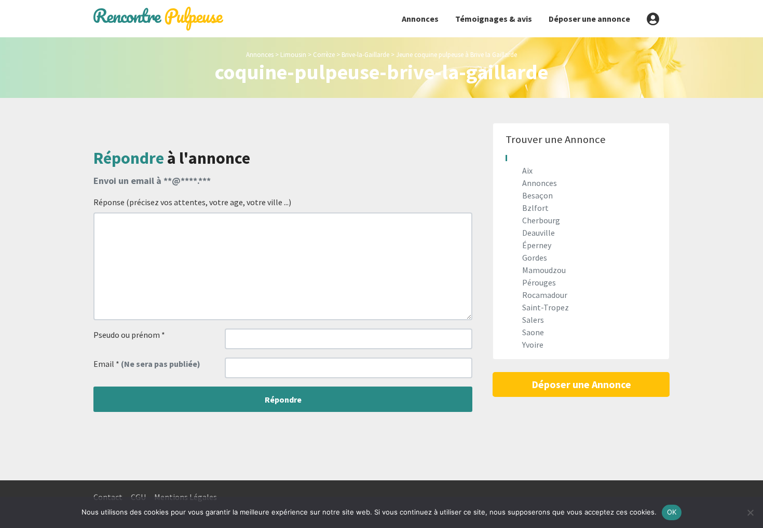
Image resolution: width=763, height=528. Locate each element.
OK (672, 512)
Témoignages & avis (493, 18)
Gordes (534, 257)
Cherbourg (541, 220)
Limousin (293, 54)
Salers (533, 320)
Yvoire (532, 344)
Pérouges (539, 282)
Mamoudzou (544, 270)
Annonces (420, 18)
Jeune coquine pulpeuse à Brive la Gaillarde (456, 54)
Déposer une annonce (589, 18)
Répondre (283, 399)
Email (146, 364)
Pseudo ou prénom (129, 335)
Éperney (536, 245)
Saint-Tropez (545, 307)
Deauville (538, 232)
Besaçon (537, 195)
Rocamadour (544, 295)
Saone (533, 332)
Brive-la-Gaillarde (365, 54)
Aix (527, 170)
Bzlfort (535, 208)
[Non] (750, 512)
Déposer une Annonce (581, 384)
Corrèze (324, 54)
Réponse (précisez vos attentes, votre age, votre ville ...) (192, 202)
